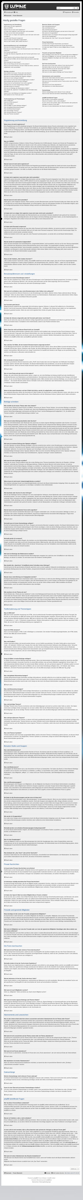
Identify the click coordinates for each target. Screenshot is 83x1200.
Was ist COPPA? (8, 28)
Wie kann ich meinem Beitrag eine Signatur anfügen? (17, 76)
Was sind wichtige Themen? (11, 110)
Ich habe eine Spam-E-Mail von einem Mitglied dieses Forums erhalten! (58, 47)
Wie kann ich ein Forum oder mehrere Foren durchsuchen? (57, 65)
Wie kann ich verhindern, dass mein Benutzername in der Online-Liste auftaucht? (22, 49)
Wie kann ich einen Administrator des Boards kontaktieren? (57, 106)
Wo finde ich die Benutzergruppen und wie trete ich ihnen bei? (58, 31)
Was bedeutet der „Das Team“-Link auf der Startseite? (56, 38)
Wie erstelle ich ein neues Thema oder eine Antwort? (17, 73)
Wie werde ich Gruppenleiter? (50, 33)
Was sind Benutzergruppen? (49, 29)
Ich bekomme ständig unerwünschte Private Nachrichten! (57, 45)
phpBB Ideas (13, 1122)
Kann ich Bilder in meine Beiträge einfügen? (15, 105)
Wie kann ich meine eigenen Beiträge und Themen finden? (57, 72)
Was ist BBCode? (8, 100)
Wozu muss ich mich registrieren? (13, 26)
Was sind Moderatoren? (48, 28)
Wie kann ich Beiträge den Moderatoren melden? (16, 88)
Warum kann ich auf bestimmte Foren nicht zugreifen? (18, 83)
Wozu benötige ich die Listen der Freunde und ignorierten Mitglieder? (60, 54)
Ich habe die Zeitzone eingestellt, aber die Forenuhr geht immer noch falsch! (22, 54)
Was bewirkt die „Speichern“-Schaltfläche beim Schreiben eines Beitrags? (20, 90)
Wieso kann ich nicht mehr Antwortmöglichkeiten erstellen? (19, 79)
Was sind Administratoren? (49, 26)
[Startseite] (15, 6)
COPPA (26, 181)
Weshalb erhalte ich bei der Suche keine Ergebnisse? (56, 67)
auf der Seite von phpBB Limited (40, 1108)
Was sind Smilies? (9, 104)
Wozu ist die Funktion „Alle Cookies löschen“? (16, 41)
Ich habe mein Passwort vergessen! (13, 38)
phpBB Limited (16, 337)
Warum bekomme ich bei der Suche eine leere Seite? (56, 68)
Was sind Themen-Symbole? (11, 114)
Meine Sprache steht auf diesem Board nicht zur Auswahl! (19, 57)
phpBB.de (29, 337)
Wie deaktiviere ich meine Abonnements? (53, 86)
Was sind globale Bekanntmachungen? (14, 107)
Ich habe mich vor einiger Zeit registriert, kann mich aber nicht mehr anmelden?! (21, 35)
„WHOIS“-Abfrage (61, 1133)
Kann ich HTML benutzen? (11, 102)
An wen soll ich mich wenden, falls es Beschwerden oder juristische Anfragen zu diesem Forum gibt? (59, 103)
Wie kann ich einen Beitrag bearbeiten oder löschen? (17, 74)
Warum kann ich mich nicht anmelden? (14, 33)
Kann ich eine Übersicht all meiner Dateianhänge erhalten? (57, 93)
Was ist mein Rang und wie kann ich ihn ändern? (16, 64)
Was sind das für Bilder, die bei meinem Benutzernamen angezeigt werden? (21, 59)
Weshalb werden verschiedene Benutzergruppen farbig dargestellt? (59, 34)
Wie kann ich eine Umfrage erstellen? (13, 78)
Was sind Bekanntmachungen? (12, 109)
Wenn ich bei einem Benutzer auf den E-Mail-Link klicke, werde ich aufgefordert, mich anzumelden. (21, 66)
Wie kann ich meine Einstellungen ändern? (15, 47)
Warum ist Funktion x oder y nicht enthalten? (54, 101)
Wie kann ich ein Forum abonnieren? (51, 84)
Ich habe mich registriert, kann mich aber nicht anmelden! (19, 31)
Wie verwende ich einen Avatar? (12, 62)
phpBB (36, 1178)
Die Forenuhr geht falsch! (10, 52)
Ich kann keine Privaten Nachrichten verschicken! (55, 43)
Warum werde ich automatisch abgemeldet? (15, 39)
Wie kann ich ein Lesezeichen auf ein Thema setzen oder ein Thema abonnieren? (60, 81)
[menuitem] (16, 12)
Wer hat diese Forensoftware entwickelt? (53, 99)
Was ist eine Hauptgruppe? (49, 36)
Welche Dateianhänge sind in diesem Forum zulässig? (56, 92)
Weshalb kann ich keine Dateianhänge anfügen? (16, 84)
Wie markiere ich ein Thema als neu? (13, 94)
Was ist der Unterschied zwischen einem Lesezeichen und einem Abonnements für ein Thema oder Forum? (59, 78)
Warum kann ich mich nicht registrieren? (14, 29)
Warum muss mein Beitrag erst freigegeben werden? (18, 93)
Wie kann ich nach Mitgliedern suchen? (52, 70)
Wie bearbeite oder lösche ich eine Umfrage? (15, 81)
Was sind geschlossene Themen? (13, 112)
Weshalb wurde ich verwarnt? (12, 86)
